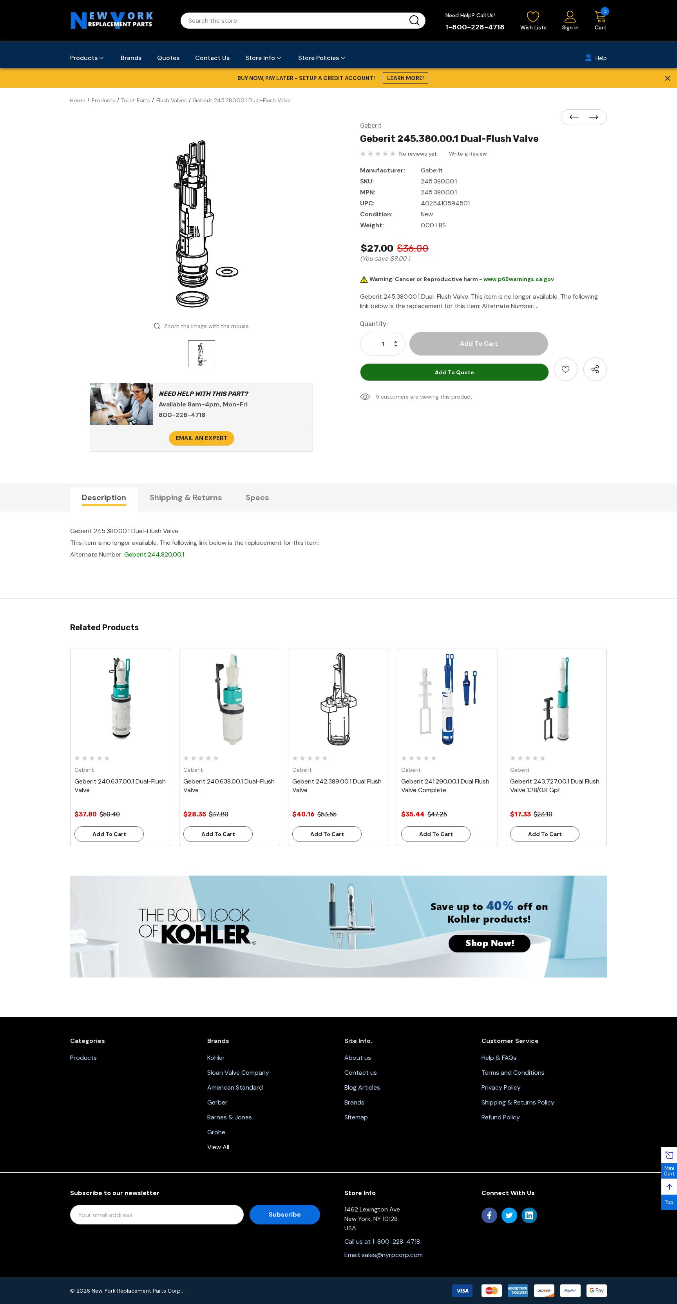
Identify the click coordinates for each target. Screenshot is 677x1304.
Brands (354, 1102)
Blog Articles (362, 1087)
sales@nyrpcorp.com (392, 1255)
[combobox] (294, 21)
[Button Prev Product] (576, 117)
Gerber (217, 1102)
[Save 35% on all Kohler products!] (338, 926)
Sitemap (356, 1117)
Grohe (216, 1132)
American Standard (235, 1087)
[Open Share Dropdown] (595, 369)
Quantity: (374, 324)
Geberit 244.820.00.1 (154, 554)
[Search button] (414, 21)
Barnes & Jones (229, 1117)
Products (83, 1058)
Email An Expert (202, 438)
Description (104, 497)
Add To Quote (454, 372)
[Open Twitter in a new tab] (509, 1215)
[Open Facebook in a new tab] (489, 1215)
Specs (257, 497)
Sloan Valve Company (238, 1072)
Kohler (216, 1058)
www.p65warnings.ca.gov (518, 279)
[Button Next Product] (591, 117)
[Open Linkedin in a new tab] (529, 1215)
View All (218, 1147)
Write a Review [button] (468, 153)
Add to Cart (109, 834)
